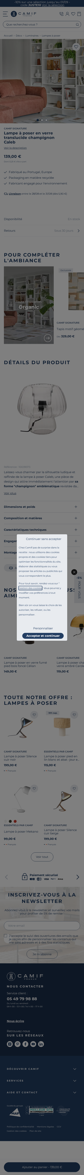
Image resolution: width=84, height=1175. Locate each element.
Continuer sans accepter (43, 539)
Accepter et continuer (43, 636)
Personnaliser (43, 628)
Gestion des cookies (30, 588)
